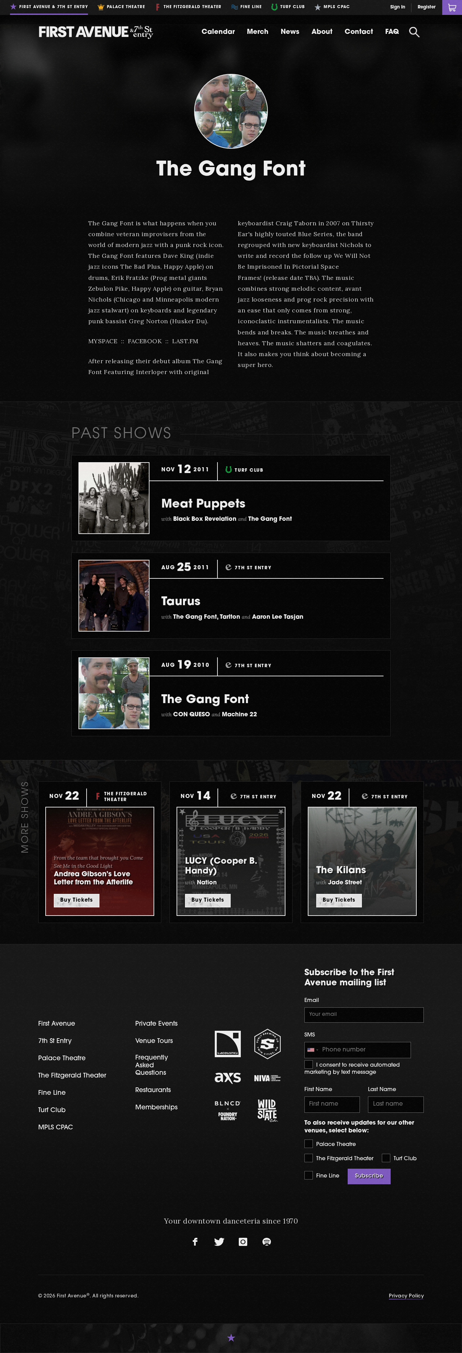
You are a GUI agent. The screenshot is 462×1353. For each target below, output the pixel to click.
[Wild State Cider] (267, 1111)
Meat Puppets (203, 505)
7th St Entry (55, 1041)
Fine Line (327, 1176)
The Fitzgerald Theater (344, 1159)
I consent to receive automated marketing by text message (352, 1069)
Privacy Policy (406, 1296)
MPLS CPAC (55, 1128)
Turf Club (404, 1159)
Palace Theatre (335, 1144)
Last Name (382, 1089)
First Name (318, 1089)
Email (311, 1000)
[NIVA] (267, 1078)
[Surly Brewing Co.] (267, 1044)
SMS (309, 1035)
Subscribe (369, 1176)
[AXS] (228, 1078)
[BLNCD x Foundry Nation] (228, 1111)
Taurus (180, 602)
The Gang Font (205, 700)
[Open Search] (414, 32)
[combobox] (312, 1050)
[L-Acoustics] (228, 1044)
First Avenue (56, 1024)
